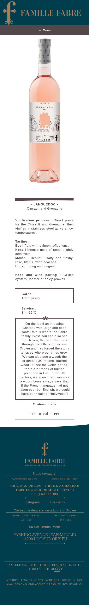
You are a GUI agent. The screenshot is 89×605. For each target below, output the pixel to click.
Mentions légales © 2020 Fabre (29, 580)
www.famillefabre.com (24, 479)
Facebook (57, 502)
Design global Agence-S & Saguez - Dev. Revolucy (49, 584)
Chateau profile (44, 404)
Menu (47, 30)
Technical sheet (45, 414)
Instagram (32, 502)
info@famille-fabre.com (64, 479)
